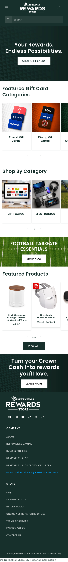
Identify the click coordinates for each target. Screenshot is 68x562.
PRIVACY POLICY (15, 528)
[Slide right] (40, 156)
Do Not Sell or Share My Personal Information (33, 472)
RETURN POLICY (15, 506)
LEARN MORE (34, 383)
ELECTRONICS (45, 214)
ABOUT (10, 436)
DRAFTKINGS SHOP (17, 458)
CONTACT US (13, 535)
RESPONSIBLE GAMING (19, 443)
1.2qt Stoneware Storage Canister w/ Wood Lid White (17, 317)
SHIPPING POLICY (16, 499)
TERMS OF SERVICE (17, 520)
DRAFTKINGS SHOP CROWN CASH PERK (28, 465)
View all (34, 346)
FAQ (8, 492)
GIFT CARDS (16, 214)
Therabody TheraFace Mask (46, 316)
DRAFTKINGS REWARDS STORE (28, 554)
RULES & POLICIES (16, 450)
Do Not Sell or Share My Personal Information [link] (28, 559)
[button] (6, 7)
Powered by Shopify (52, 554)
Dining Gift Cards (46, 139)
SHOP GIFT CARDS (34, 61)
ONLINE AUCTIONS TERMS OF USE (25, 513)
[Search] (8, 19)
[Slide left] (27, 156)
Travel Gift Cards (17, 139)
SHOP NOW (34, 258)
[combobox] (34, 19)
